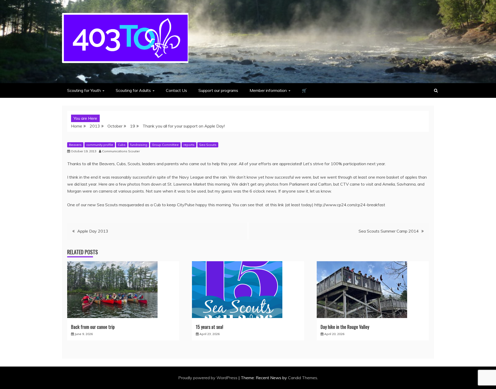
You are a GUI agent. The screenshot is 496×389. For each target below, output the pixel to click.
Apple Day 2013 (92, 231)
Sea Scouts (207, 145)
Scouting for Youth (84, 90)
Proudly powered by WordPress (208, 377)
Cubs (122, 145)
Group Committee (165, 145)
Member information (268, 90)
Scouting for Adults (133, 90)
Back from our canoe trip (93, 326)
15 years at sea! (209, 326)
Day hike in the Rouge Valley (345, 326)
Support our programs (218, 90)
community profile (99, 145)
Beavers (75, 145)
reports (189, 145)
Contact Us (176, 90)
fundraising (138, 145)
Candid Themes (302, 377)
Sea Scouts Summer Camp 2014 (389, 231)
